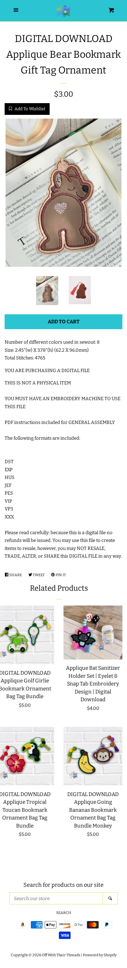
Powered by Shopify (100, 955)
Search (63, 913)
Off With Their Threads (61, 955)
